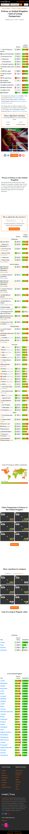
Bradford (3, 722)
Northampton (4, 735)
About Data (10, 833)
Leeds (2, 691)
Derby (2, 729)
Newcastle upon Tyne (6, 711)
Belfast (2, 717)
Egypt (17, 779)
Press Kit (4, 820)
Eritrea (14, 8)
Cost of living (20, 2)
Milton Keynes (4, 740)
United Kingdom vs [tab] (18, 573)
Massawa (3, 647)
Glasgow (3, 686)
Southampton (4, 737)
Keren (2, 645)
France (17, 784)
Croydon (2, 742)
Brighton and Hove (5, 732)
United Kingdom (22, 8)
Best (27, 2)
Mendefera (3, 650)
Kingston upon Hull (6, 747)
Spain (17, 789)
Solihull (2, 724)
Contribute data (14, 229)
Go (21, 4)
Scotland (4, 782)
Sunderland (3, 719)
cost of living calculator (7, 800)
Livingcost (21, 19)
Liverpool (3, 696)
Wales (3, 785)
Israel (17, 777)
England (4, 780)
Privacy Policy (18, 833)
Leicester (3, 714)
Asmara (2, 642)
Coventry (3, 709)
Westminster (4, 755)
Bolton (2, 706)
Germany (18, 782)
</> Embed (14, 155)
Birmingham (3, 683)
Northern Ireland (6, 787)
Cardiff (2, 704)
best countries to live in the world (18, 111)
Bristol (2, 693)
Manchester (3, 688)
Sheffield (3, 701)
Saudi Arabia (19, 770)
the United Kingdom (18, 98)
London (2, 681)
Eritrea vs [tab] (8, 573)
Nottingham (3, 727)
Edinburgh (3, 699)
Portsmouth (3, 745)
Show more (14, 544)
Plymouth (3, 750)
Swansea (3, 753)
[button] (5, 155)
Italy (17, 786)
